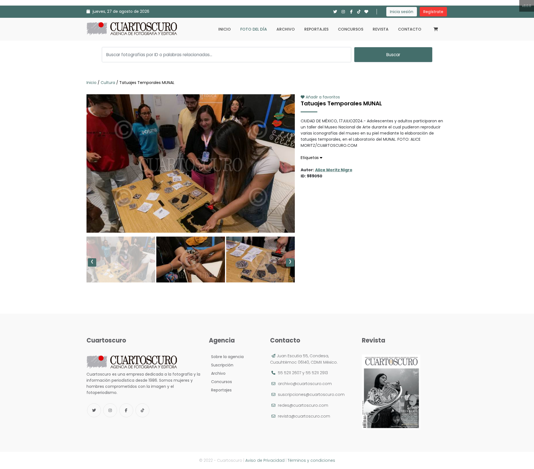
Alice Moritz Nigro (333, 170)
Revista (381, 29)
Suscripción (221, 365)
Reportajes (316, 29)
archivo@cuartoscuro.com (305, 383)
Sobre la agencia (226, 356)
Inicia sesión (401, 11)
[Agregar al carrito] (190, 216)
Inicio (224, 29)
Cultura (108, 82)
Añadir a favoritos (322, 97)
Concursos (350, 29)
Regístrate (433, 11)
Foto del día (253, 29)
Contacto (409, 29)
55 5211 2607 (289, 373)
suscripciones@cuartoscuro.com (311, 394)
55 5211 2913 (317, 373)
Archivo (285, 29)
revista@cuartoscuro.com (304, 416)
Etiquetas (310, 157)
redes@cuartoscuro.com (303, 405)
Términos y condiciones (311, 460)
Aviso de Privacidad (265, 460)
